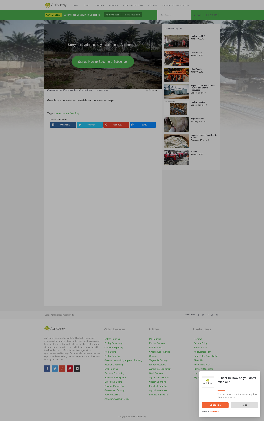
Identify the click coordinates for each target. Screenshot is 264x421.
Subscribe (215, 405)
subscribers (214, 411)
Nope (244, 405)
